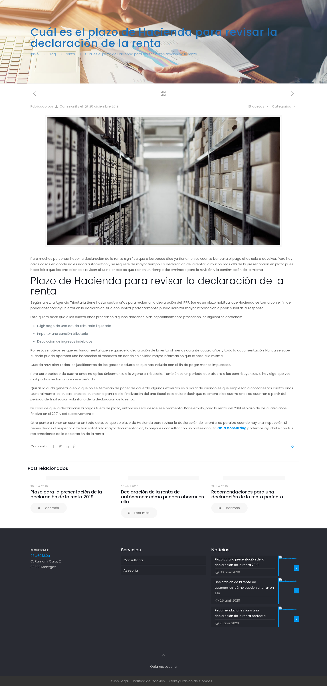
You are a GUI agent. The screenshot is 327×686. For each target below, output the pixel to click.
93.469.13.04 (40, 555)
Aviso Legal (119, 681)
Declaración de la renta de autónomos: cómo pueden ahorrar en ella (162, 497)
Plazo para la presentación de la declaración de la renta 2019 (66, 494)
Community (69, 106)
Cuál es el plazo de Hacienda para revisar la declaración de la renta (141, 54)
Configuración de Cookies (190, 681)
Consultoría (133, 560)
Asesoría (130, 570)
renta (70, 54)
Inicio (34, 54)
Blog (52, 54)
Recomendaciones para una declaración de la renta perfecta (247, 494)
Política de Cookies (149, 681)
